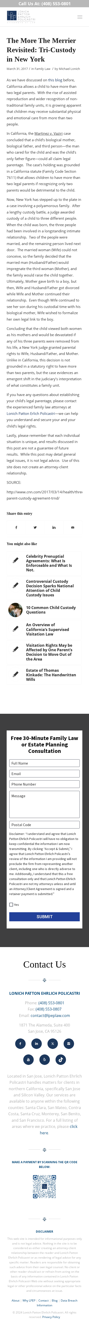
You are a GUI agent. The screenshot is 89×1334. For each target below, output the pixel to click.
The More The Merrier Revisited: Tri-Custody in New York (41, 49)
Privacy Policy (51, 1317)
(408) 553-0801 (51, 1003)
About (15, 1300)
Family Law (42, 69)
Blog (55, 1300)
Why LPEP (29, 1300)
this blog (55, 80)
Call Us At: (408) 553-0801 (45, 3)
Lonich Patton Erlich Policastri (31, 413)
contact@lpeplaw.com (50, 1015)
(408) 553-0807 (48, 1009)
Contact (43, 1300)
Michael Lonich (69, 69)
